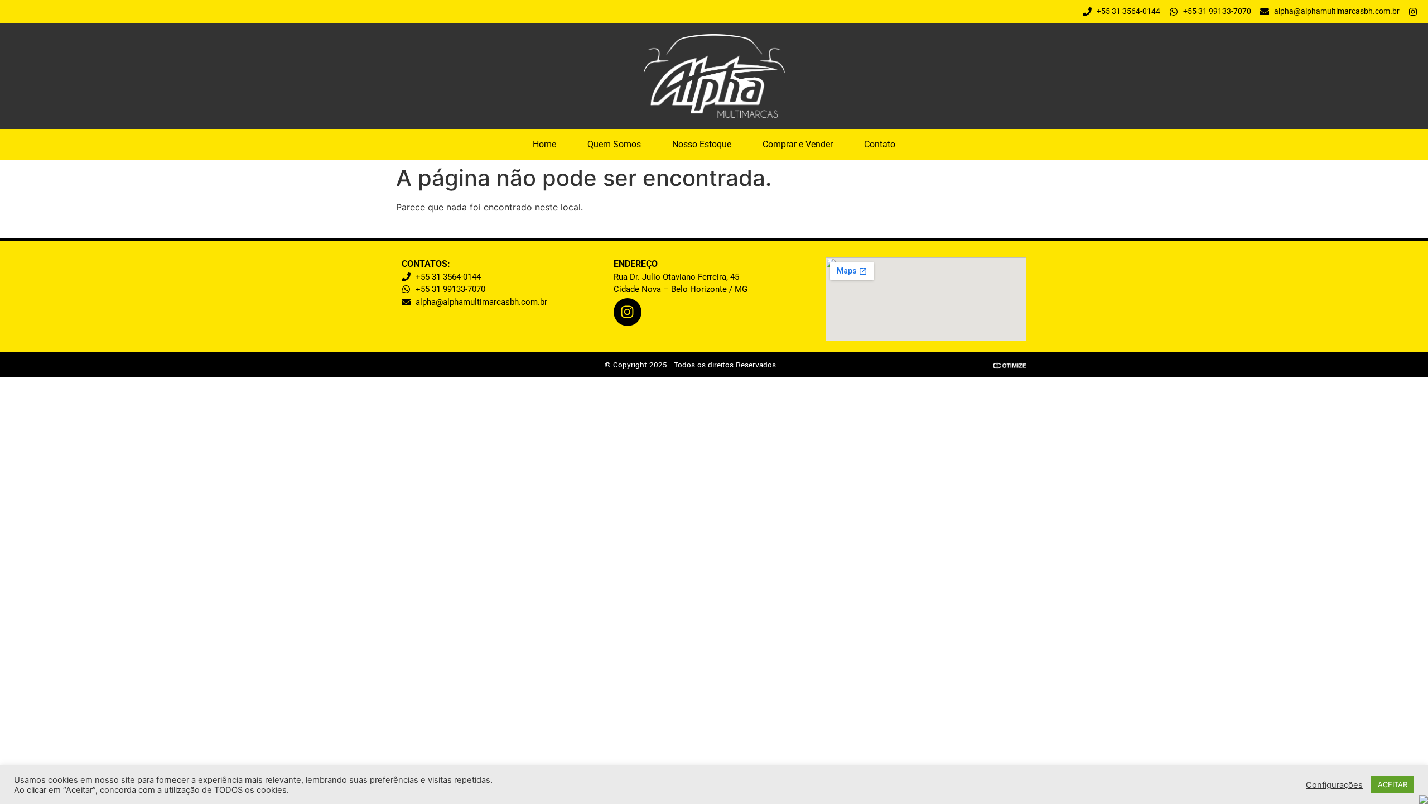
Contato (879, 144)
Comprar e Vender (798, 144)
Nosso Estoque (701, 144)
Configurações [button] (1334, 785)
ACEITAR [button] (1392, 784)
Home (544, 144)
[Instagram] (627, 312)
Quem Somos (614, 144)
